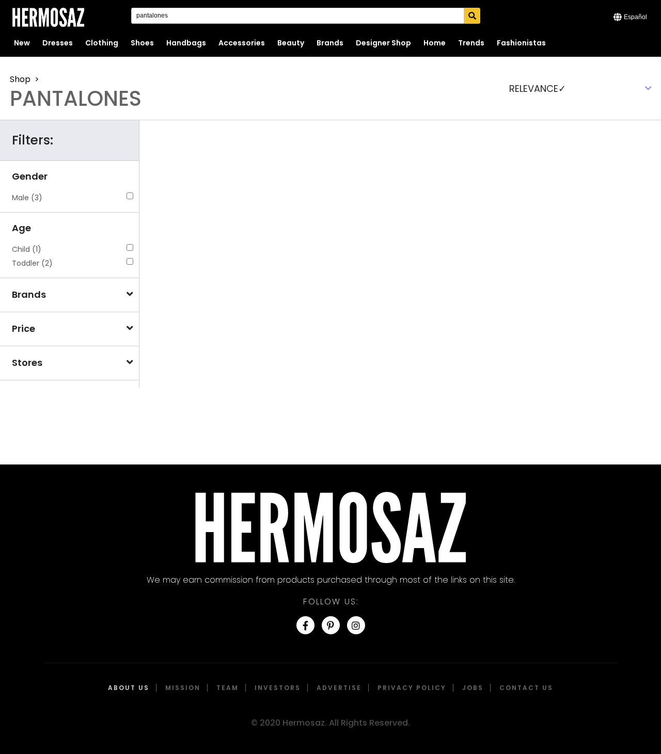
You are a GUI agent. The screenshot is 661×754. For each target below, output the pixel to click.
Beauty (290, 43)
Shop (20, 79)
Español (635, 17)
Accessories (241, 43)
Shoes (142, 43)
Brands (330, 43)
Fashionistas (521, 43)
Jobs (472, 688)
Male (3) (27, 197)
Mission (182, 688)
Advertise (339, 688)
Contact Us (526, 688)
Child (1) (26, 249)
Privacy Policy (411, 688)
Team (227, 688)
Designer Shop (383, 43)
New (22, 43)
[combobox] (579, 88)
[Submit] (472, 16)
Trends (471, 43)
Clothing (101, 43)
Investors (278, 688)
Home (434, 43)
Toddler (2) (32, 263)
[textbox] (579, 88)
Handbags (186, 43)
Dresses (57, 43)
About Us (128, 688)
